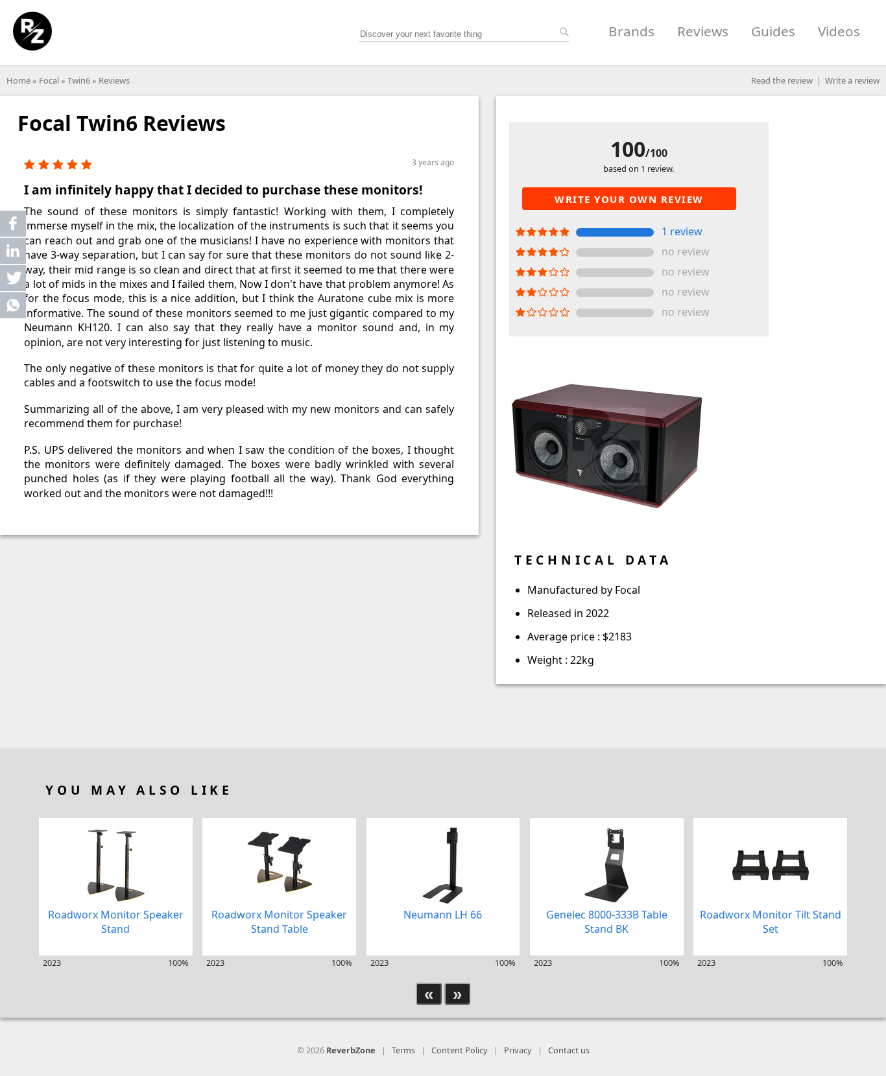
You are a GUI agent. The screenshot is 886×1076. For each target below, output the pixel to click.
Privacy (518, 1050)
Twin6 (78, 80)
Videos (839, 31)
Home (18, 80)
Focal (49, 80)
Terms (403, 1050)
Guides (773, 31)
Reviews (702, 31)
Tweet (13, 278)
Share (13, 224)
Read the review (782, 80)
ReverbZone (351, 1050)
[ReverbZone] (32, 31)
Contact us (569, 1050)
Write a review (852, 80)
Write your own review (629, 199)
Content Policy (459, 1050)
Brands (631, 31)
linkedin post (14, 254)
